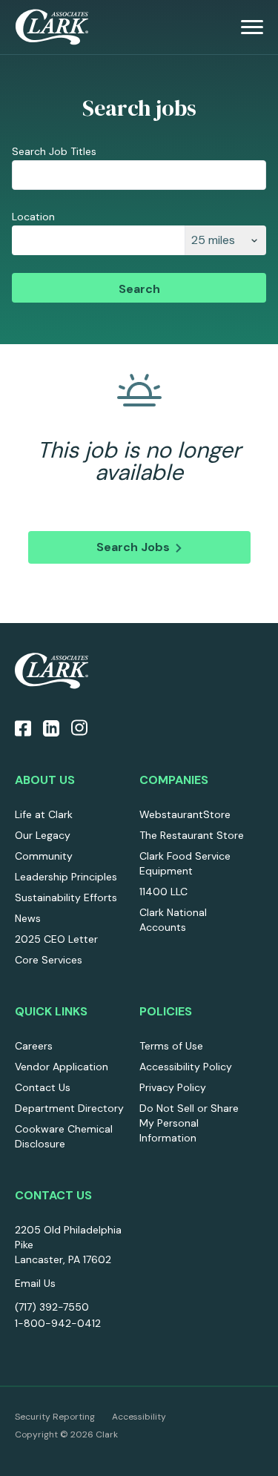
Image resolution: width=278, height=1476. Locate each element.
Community (44, 856)
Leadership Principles (66, 876)
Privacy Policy (172, 1087)
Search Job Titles (54, 151)
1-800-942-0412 (58, 1323)
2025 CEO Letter (56, 939)
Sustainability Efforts (66, 897)
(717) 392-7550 (52, 1307)
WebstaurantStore (185, 814)
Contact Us (42, 1087)
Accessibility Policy (185, 1066)
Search (139, 289)
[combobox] (98, 240)
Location (33, 216)
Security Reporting (55, 1417)
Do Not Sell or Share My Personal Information (189, 1122)
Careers (34, 1045)
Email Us (35, 1283)
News (28, 918)
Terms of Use (171, 1045)
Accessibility (139, 1417)
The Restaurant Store (191, 835)
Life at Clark (44, 814)
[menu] (252, 27)
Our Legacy (42, 835)
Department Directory (69, 1108)
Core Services (48, 959)
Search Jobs (133, 547)
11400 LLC (163, 891)
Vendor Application (61, 1066)
